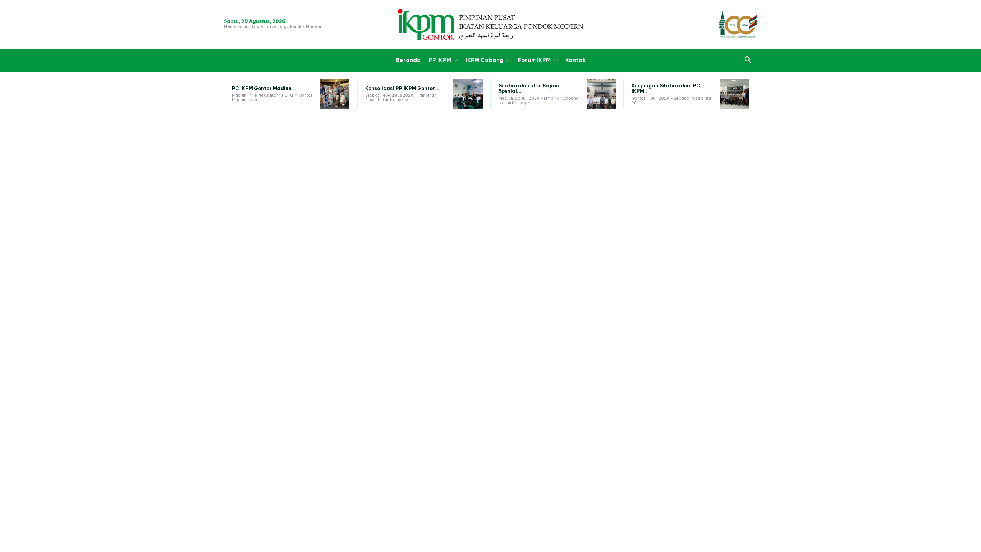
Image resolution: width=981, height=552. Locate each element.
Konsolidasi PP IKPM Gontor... (402, 88)
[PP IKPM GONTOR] (490, 24)
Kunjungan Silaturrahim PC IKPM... (666, 88)
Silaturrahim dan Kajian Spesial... (529, 88)
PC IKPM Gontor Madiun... (264, 88)
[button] (748, 60)
